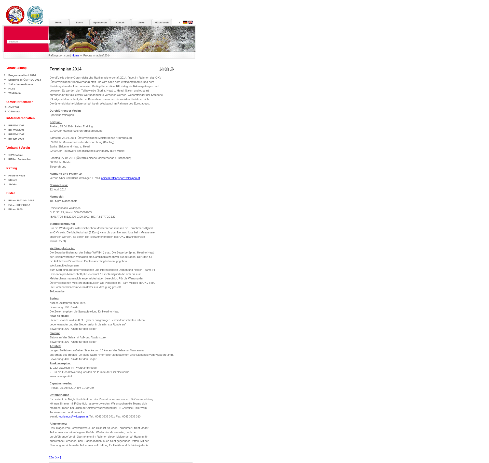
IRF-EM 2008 (16, 138)
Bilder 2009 (15, 209)
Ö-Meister (14, 111)
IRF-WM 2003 (16, 125)
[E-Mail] (172, 68)
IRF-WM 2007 (16, 134)
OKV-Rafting (15, 155)
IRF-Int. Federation (19, 159)
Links (141, 22)
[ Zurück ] (55, 457)
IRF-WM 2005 (16, 129)
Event (79, 22)
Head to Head (16, 175)
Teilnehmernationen (20, 84)
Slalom (12, 179)
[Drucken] (167, 68)
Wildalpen (14, 93)
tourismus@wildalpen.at (73, 416)
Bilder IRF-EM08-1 (19, 205)
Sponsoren (100, 22)
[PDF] (161, 68)
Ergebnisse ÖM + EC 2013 (24, 79)
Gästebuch (162, 22)
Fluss (11, 88)
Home (75, 55)
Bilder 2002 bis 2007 (21, 200)
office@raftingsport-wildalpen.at (120, 178)
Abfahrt (12, 184)
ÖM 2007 (13, 107)
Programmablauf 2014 (22, 75)
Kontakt (120, 22)
